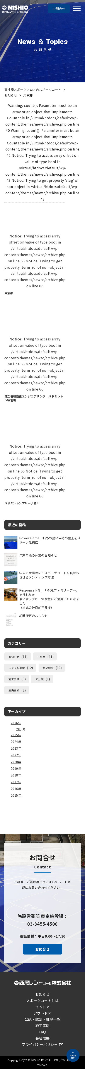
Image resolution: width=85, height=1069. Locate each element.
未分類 (40, 679)
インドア (42, 1006)
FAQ (42, 1031)
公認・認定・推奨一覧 (43, 1019)
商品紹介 (48, 668)
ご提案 (41, 657)
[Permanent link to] (34, 252)
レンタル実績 (16, 668)
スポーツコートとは (42, 1000)
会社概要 (42, 1038)
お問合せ (59, 8)
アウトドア (42, 1013)
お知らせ (10, 95)
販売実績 (13, 690)
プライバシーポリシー (40, 1044)
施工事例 (42, 1025)
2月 (18, 729)
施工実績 (13, 679)
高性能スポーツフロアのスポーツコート (32, 89)
